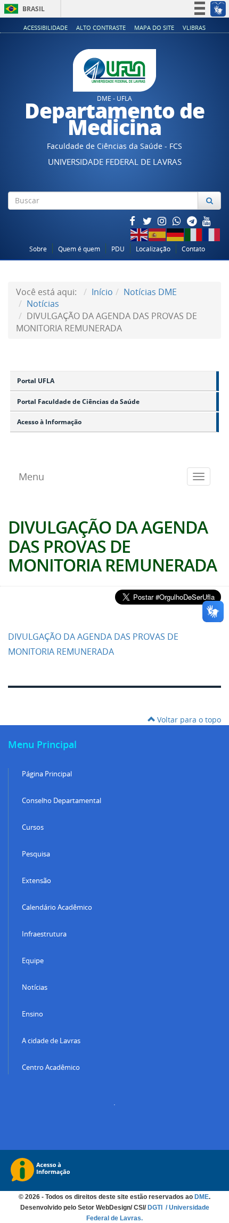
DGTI (156, 1207)
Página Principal (47, 774)
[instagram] (163, 221)
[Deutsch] (176, 233)
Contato (193, 248)
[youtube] (206, 221)
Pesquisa (36, 854)
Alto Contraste (101, 27)
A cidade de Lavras (51, 1040)
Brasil (22, 8)
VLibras (194, 27)
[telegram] (192, 221)
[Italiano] (194, 233)
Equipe (33, 960)
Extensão (36, 880)
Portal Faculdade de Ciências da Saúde (78, 401)
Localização (153, 248)
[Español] (158, 233)
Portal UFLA (35, 380)
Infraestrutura (44, 934)
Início (102, 292)
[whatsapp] (177, 221)
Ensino (32, 1014)
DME (201, 1197)
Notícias (43, 303)
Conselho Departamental (61, 800)
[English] (139, 233)
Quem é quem (79, 248)
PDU (118, 248)
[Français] (212, 233)
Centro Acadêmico (51, 1067)
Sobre (38, 248)
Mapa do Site (154, 27)
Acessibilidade (45, 27)
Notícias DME (150, 292)
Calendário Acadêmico (57, 907)
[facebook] (133, 221)
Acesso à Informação (49, 421)
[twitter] (148, 221)
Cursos (33, 827)
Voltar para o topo (188, 719)
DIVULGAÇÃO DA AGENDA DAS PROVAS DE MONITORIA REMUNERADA (112, 545)
